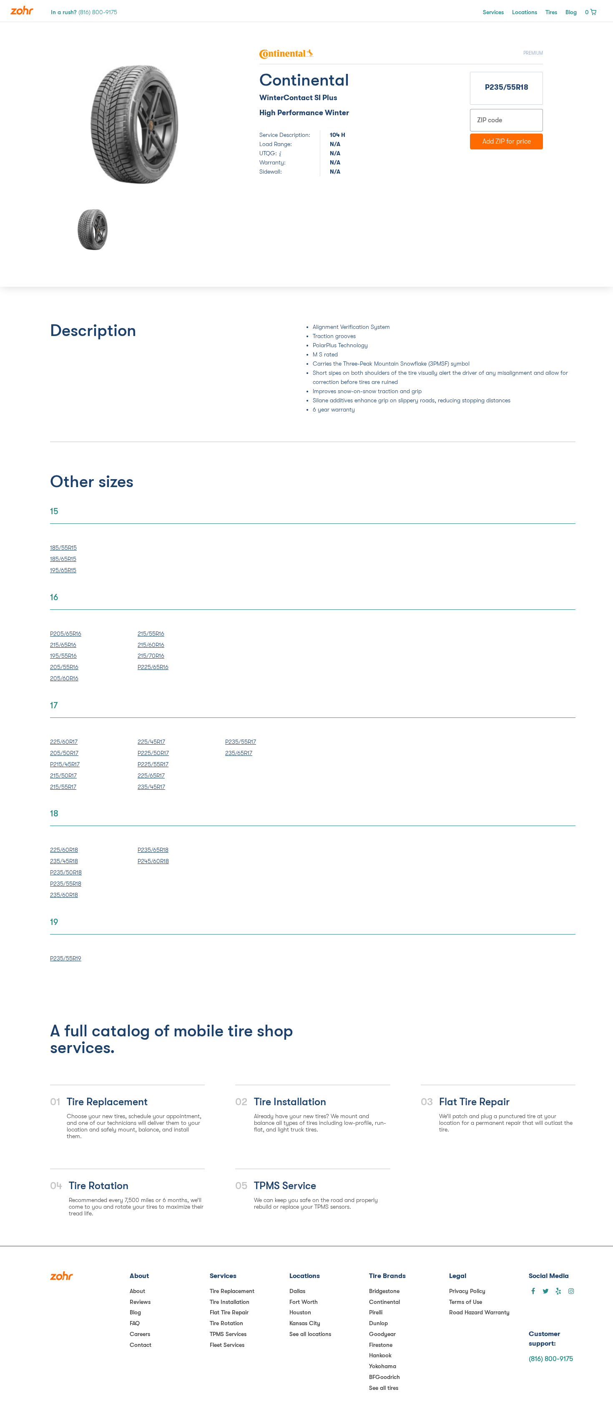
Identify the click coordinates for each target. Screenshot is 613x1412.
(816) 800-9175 (551, 1359)
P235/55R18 (65, 883)
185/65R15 (63, 559)
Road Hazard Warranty (479, 1312)
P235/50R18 (66, 872)
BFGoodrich (384, 1377)
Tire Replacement (232, 1291)
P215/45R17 (65, 764)
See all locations (310, 1334)
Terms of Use (465, 1301)
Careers (140, 1334)
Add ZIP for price (506, 141)
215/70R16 (151, 655)
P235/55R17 (240, 741)
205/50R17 (64, 753)
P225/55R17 (153, 764)
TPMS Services (228, 1334)
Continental (384, 1301)
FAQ (135, 1323)
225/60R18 (64, 849)
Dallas (297, 1291)
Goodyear (382, 1334)
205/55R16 (64, 667)
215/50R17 (63, 775)
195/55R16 (63, 655)
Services (493, 12)
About (137, 1291)
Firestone (380, 1344)
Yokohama (382, 1366)
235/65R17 (238, 753)
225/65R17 (151, 775)
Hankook (380, 1355)
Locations (524, 12)
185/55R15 (63, 547)
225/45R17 (151, 741)
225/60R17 (64, 741)
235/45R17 (151, 786)
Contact (140, 1344)
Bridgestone (384, 1291)
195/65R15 (63, 570)
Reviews (140, 1301)
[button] (81, 124)
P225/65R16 (153, 667)
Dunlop (378, 1323)
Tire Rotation (226, 1323)
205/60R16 (64, 678)
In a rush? (84, 12)
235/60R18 (64, 895)
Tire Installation (229, 1301)
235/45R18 (64, 861)
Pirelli (375, 1312)
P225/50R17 (153, 753)
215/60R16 (151, 645)
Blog (571, 12)
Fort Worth (303, 1301)
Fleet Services (227, 1344)
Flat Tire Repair (229, 1312)
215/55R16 (151, 633)
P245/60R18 (153, 861)
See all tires (383, 1387)
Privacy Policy (467, 1291)
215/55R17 (63, 786)
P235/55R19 (65, 958)
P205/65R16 (65, 633)
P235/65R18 (153, 849)
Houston (300, 1312)
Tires (551, 12)
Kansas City (304, 1323)
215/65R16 (63, 645)
